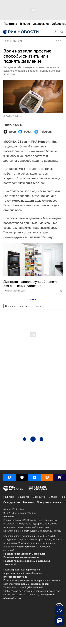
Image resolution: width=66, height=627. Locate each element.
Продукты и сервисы (49, 502)
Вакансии (8, 516)
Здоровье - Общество (17, 306)
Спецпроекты (11, 502)
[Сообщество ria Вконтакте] (34, 477)
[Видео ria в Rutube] (59, 477)
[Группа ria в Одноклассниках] (47, 477)
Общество (23, 496)
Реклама (28, 502)
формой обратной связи (35, 583)
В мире (53, 496)
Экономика (39, 496)
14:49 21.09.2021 (12, 41)
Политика (8, 496)
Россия (37, 306)
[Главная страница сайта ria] (20, 32)
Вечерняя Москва (31, 183)
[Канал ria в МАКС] (9, 477)
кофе (6, 173)
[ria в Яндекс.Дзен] (22, 477)
